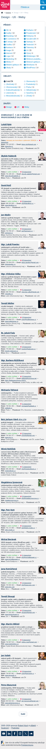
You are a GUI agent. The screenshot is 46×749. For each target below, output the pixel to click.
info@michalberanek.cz (29, 557)
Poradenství (31, 33)
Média (8, 62)
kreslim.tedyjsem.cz (11, 351)
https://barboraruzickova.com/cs (15, 380)
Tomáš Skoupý (8, 596)
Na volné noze (2, 13)
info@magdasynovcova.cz (30, 498)
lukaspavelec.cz (10, 264)
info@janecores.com (28, 585)
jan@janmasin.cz (27, 231)
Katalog (8, 13)
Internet (9, 53)
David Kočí (6, 185)
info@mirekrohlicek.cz (29, 469)
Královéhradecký (13, 90)
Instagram (20, 733)
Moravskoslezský (13, 96)
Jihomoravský (11, 87)
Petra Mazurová (8, 685)
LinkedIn (9, 733)
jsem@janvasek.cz (28, 673)
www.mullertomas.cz (11, 321)
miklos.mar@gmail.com (29, 642)
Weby (26, 107)
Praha (28, 87)
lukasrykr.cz (9, 146)
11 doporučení (26, 404)
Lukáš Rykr (6, 124)
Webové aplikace (33, 62)
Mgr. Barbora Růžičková (12, 360)
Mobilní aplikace (12, 65)
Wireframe (30, 65)
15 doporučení (26, 376)
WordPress (30, 68)
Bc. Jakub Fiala (8, 333)
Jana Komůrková (9, 568)
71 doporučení (26, 467)
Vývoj (28, 53)
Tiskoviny (30, 47)
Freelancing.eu (3, 742)
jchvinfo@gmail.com (28, 435)
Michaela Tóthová (9, 390)
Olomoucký (30, 81)
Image (8, 50)
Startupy (29, 42)
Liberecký (10, 93)
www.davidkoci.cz (11, 205)
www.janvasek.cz (10, 675)
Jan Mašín (5, 214)
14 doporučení (26, 583)
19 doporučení (26, 317)
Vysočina (29, 93)
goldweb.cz (8, 408)
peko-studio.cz (10, 530)
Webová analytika (33, 59)
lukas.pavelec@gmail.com (30, 262)
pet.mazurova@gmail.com (30, 701)
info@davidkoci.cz (27, 203)
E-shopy (9, 42)
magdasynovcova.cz (11, 500)
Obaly (8, 68)
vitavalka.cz (9, 294)
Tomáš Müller (7, 303)
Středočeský (31, 90)
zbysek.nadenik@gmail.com (31, 174)
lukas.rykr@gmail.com (29, 144)
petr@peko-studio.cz (28, 528)
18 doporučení (26, 671)
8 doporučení (26, 640)
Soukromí (5, 728)
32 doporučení (26, 201)
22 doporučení (26, 433)
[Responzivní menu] (43, 7)
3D (7, 30)
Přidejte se (25, 7)
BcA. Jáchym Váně (13, 419)
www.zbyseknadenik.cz (12, 176)
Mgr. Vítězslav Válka (10, 273)
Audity (8, 33)
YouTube (3, 733)
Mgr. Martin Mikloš (10, 624)
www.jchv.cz (9, 437)
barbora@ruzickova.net (29, 378)
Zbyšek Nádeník (8, 156)
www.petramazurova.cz (12, 703)
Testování (30, 45)
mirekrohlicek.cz (10, 471)
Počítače (29, 30)
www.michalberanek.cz (12, 559)
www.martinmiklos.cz (12, 644)
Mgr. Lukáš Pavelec (10, 244)
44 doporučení (26, 229)
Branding (9, 36)
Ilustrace (9, 47)
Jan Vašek (5, 655)
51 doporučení (26, 290)
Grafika (9, 45)
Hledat (43, 2)
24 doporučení (26, 496)
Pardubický (30, 84)
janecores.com (10, 587)
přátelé (33, 726)
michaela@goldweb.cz (29, 406)
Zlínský (29, 96)
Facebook (14, 733)
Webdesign (30, 56)
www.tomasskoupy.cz (12, 614)
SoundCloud (30, 733)
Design (9, 107)
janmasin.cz (9, 233)
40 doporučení (26, 260)
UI (27, 50)
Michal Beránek (8, 539)
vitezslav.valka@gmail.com (30, 292)
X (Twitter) (25, 733)
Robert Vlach (23, 726)
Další (23, 714)
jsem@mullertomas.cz (29, 319)
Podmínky (15, 728)
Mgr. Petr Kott (8, 510)
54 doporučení (26, 172)
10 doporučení (26, 610)
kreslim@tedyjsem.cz (29, 349)
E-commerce (11, 39)
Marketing (10, 59)
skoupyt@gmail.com (28, 612)
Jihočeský (10, 84)
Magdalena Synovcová (11, 482)
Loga (8, 56)
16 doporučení (26, 526)
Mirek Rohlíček (8, 448)
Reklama (29, 36)
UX (18, 107)
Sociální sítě (31, 39)
